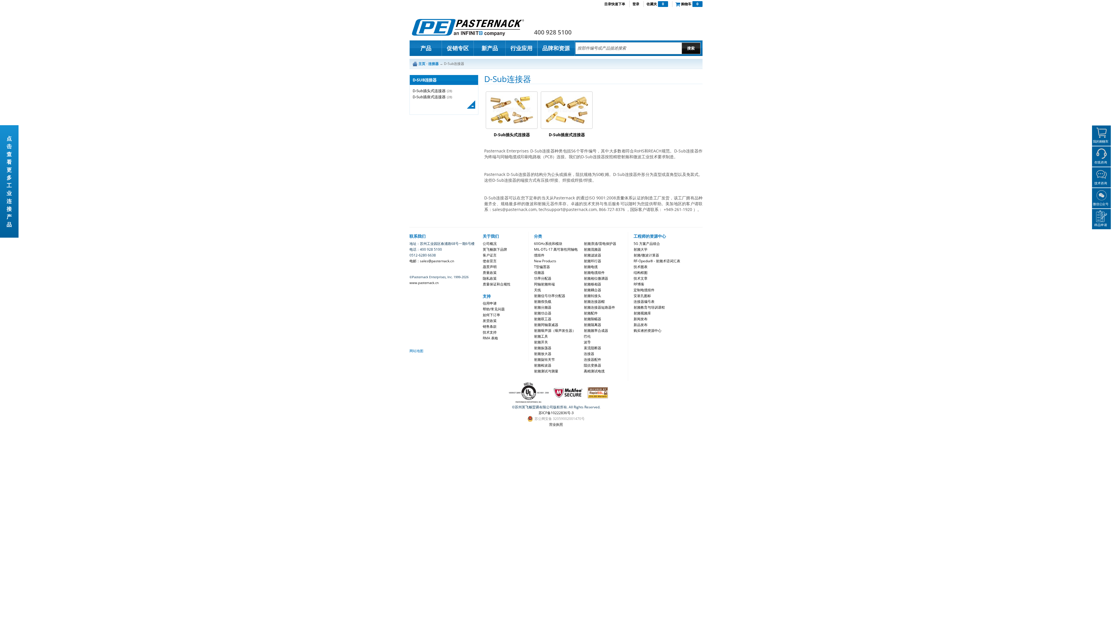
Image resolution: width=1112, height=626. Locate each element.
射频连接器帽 (594, 301)
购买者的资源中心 (647, 330)
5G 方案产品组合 (647, 243)
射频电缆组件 (594, 272)
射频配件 (591, 313)
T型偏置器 (542, 266)
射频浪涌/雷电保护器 (600, 243)
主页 (421, 63)
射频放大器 (542, 353)
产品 (425, 48)
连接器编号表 (644, 301)
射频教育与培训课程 (649, 307)
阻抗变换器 (592, 365)
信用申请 (490, 303)
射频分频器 (542, 307)
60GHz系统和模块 (548, 243)
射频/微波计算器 (646, 255)
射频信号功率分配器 (549, 295)
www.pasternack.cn (424, 283)
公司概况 (490, 243)
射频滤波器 (592, 255)
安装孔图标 (642, 295)
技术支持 (490, 332)
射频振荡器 (542, 347)
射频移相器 (592, 284)
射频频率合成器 (596, 330)
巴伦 (587, 336)
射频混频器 (592, 249)
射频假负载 (542, 301)
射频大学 (641, 249)
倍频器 (539, 272)
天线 (537, 289)
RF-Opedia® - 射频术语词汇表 (657, 261)
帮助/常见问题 (494, 309)
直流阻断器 (592, 347)
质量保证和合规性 (497, 284)
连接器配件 (592, 359)
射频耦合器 (592, 289)
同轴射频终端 (544, 284)
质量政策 (490, 272)
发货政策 (490, 320)
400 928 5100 (553, 32)
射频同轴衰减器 (546, 324)
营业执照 (556, 424)
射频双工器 (542, 318)
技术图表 (641, 266)
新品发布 (641, 324)
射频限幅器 (592, 318)
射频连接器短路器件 (599, 307)
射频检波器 (542, 365)
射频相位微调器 (596, 278)
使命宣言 (490, 261)
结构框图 (641, 272)
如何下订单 (491, 314)
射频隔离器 (592, 324)
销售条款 (490, 326)
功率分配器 (542, 278)
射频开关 (541, 342)
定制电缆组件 (644, 289)
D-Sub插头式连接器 (429, 90)
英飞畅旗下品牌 (495, 249)
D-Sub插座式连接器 (429, 96)
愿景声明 (490, 266)
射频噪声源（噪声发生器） (555, 330)
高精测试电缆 (594, 371)
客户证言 (490, 255)
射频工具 (541, 336)
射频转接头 (592, 295)
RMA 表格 (490, 338)
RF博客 (639, 284)
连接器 (589, 353)
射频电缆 (591, 266)
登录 (635, 3)
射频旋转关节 (544, 359)
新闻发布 (641, 318)
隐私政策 (490, 278)
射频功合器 (542, 313)
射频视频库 (642, 313)
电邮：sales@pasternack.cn (431, 261)
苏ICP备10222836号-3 (556, 412)
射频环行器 (592, 261)
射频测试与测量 (546, 371)
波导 (587, 342)
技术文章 (641, 278)
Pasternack (467, 27)
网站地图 (416, 350)
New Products (545, 261)
